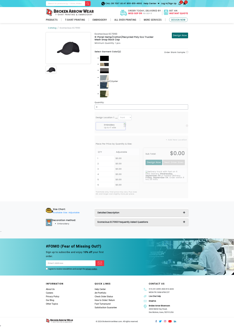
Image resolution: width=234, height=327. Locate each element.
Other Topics (52, 304)
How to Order (101, 300)
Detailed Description (108, 212)
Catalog (52, 27)
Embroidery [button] (100, 19)
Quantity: (99, 102)
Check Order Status (104, 296)
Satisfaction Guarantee (106, 307)
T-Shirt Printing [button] (75, 19)
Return (112, 300)
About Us (50, 289)
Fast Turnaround (102, 304)
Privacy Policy (52, 296)
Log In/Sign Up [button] (168, 3)
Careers (49, 293)
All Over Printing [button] (125, 19)
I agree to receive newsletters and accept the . (73, 269)
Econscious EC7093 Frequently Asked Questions (123, 222)
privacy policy (91, 269)
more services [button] (153, 19)
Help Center (100, 289)
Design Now (178, 19)
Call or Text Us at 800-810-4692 (123, 3)
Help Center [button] (150, 3)
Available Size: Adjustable (66, 212)
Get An (178, 12)
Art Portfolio (100, 293)
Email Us (152, 301)
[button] (179, 3)
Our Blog (50, 300)
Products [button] (52, 19)
